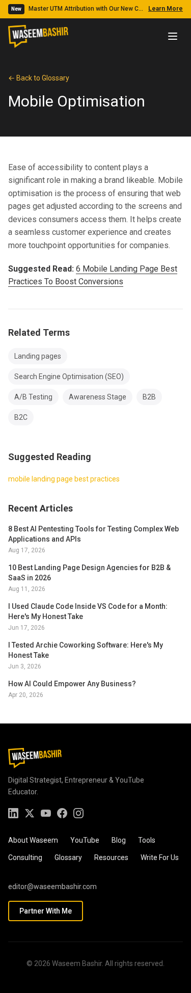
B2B (149, 397)
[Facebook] (62, 813)
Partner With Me (45, 911)
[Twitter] (29, 813)
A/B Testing (33, 397)
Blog (119, 840)
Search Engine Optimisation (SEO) (69, 376)
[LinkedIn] (13, 813)
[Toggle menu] (172, 36)
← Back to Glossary (38, 78)
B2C (21, 417)
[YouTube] (46, 813)
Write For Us (160, 857)
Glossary (68, 857)
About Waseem (33, 840)
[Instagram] (78, 813)
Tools (146, 840)
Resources (111, 857)
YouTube (84, 840)
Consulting (25, 857)
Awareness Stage (97, 397)
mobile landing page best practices (64, 479)
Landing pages (37, 356)
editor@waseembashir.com (52, 886)
